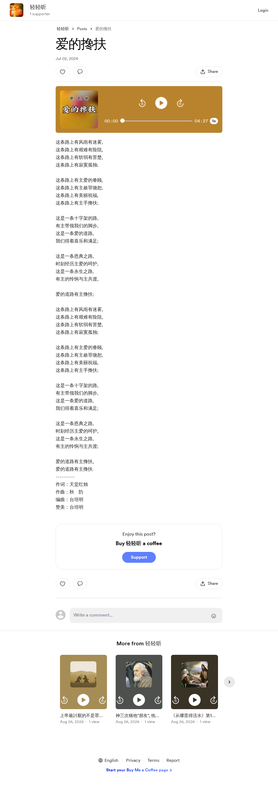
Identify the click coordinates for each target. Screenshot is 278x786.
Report (172, 760)
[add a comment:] (80, 71)
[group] (83, 690)
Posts (82, 28)
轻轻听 (38, 7)
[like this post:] (63, 71)
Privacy (133, 760)
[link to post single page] (83, 717)
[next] (229, 682)
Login (263, 10)
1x (214, 120)
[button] (142, 103)
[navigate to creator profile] (16, 10)
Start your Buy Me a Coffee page (137, 770)
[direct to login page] (146, 615)
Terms (153, 760)
